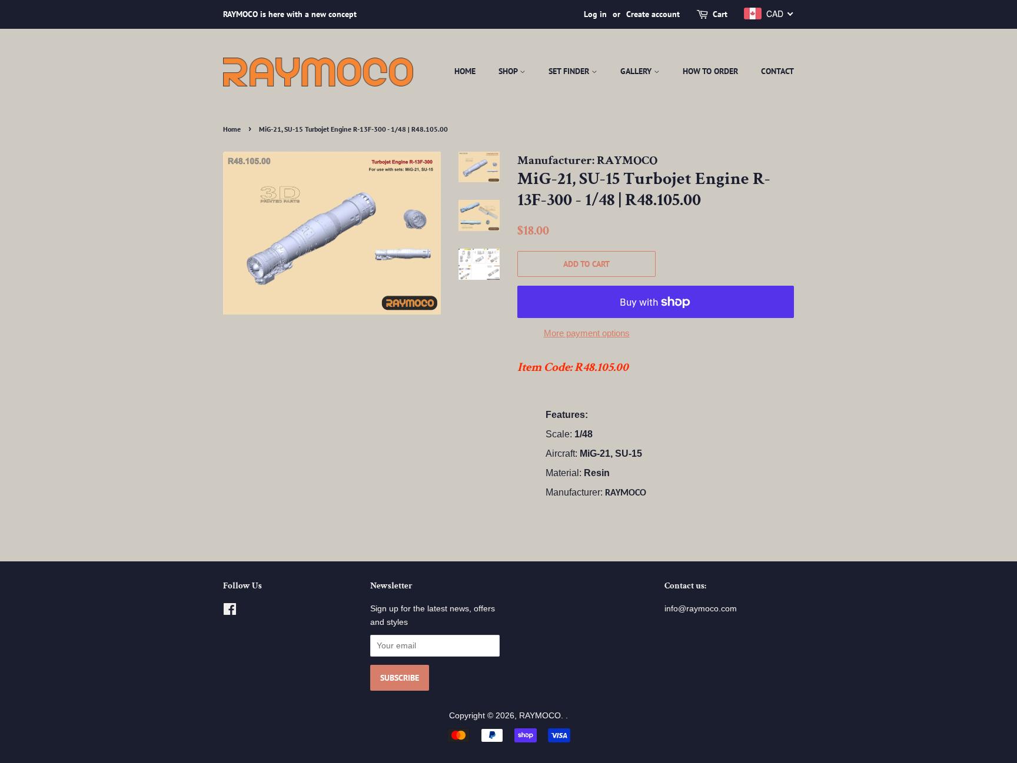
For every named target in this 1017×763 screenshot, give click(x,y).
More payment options (587, 333)
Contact (777, 71)
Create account (653, 14)
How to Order (710, 71)
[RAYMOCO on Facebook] (230, 611)
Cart (720, 14)
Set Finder (570, 71)
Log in (595, 14)
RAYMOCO (540, 715)
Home (465, 71)
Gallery (637, 71)
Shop (509, 71)
